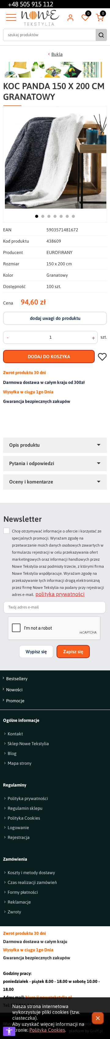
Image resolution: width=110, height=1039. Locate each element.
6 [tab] (67, 216)
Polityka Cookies (47, 1030)
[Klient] (70, 17)
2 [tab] (42, 216)
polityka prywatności (60, 594)
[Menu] (10, 17)
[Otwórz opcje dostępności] (9, 1031)
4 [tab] (55, 216)
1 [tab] (36, 216)
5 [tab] (61, 216)
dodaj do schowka (102, 356)
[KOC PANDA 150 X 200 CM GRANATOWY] (55, 157)
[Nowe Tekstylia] (40, 17)
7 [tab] (73, 216)
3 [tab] (48, 216)
